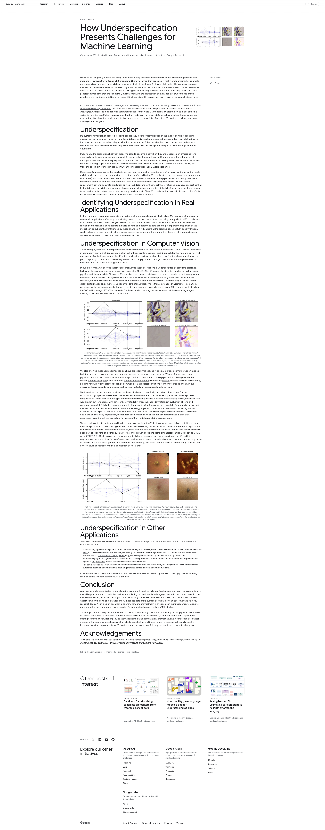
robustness (142, 157)
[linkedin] (100, 740)
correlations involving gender (111, 555)
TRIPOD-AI (92, 436)
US (181, 436)
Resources (59, 4)
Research (44, 4)
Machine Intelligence (115, 652)
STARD (126, 432)
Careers (99, 4)
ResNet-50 (146, 271)
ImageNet (166, 256)
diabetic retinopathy (98, 380)
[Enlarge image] (242, 45)
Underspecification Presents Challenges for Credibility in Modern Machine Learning (126, 105)
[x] (93, 740)
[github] (113, 740)
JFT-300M (108, 290)
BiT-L (173, 287)
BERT (85, 552)
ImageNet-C (123, 259)
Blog (111, 4)
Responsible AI (132, 652)
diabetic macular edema (136, 380)
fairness (128, 157)
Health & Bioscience (96, 652)
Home (82, 19)
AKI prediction (98, 561)
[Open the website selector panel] (25, 4)
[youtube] (106, 740)
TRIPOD (139, 432)
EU (188, 436)
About (122, 4)
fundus (165, 380)
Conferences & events (80, 4)
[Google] (85, 823)
